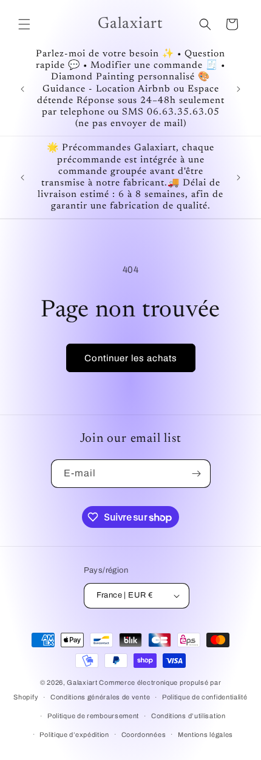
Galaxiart (82, 682)
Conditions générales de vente (100, 697)
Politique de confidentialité (205, 697)
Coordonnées (143, 734)
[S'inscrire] (196, 473)
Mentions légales (205, 734)
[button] (24, 24)
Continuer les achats (130, 358)
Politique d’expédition (74, 734)
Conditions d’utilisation (188, 715)
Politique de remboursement (93, 715)
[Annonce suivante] (238, 89)
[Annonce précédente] (22, 89)
